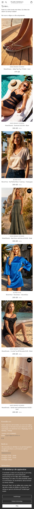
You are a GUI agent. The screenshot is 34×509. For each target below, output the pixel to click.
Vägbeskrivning (6, 453)
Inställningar (17, 496)
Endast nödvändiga (17, 501)
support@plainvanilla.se (12, 435)
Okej (17, 506)
